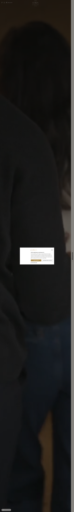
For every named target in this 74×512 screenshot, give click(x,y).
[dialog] (37, 256)
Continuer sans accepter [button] (47, 260)
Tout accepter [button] (36, 260)
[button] (34, 262)
